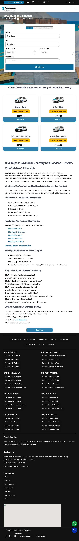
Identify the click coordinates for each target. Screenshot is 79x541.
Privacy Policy (41, 536)
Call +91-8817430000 (15, 2)
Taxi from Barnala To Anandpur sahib (15, 387)
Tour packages (9, 488)
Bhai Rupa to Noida (15, 238)
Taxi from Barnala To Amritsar (13, 384)
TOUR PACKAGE (48, 27)
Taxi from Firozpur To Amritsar (50, 384)
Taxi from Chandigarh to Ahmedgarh (52, 366)
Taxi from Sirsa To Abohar (12, 418)
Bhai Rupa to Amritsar (16, 241)
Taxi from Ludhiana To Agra (50, 418)
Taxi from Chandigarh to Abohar (51, 359)
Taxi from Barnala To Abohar (13, 376)
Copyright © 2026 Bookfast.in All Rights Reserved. (18, 532)
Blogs (6, 499)
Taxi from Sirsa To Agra (11, 422)
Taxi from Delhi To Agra (11, 359)
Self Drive (53, 339)
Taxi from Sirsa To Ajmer (12, 425)
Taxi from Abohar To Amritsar (13, 401)
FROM (7, 32)
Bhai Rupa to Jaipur (15, 235)
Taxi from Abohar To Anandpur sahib (15, 405)
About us (41, 345)
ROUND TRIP (38, 27)
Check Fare (39, 67)
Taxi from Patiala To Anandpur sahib (52, 408)
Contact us (51, 345)
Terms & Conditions (25, 536)
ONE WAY (29, 27)
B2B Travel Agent (30, 345)
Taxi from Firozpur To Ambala (50, 380)
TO (6, 40)
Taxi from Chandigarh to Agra (50, 363)
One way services (10, 484)
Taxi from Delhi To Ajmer (12, 363)
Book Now (20, 119)
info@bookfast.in (35, 2)
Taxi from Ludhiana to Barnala (50, 429)
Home (6, 477)
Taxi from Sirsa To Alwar (12, 429)
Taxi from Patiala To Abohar (50, 397)
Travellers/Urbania (29, 339)
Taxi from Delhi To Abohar (12, 355)
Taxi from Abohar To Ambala (13, 397)
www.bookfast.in (21, 320)
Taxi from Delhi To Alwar (12, 366)
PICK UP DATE (10, 49)
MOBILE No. (9, 57)
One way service (16, 339)
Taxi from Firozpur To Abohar (50, 376)
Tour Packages (42, 339)
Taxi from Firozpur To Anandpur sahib (53, 387)
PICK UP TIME (44, 49)
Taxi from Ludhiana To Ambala (50, 422)
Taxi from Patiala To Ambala (50, 401)
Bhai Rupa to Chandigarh (17, 232)
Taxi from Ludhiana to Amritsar (51, 425)
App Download (64, 339)
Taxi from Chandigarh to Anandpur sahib (53, 355)
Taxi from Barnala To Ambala (13, 380)
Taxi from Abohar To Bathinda (13, 408)
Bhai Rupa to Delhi (15, 229)
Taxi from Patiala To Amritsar (50, 405)
